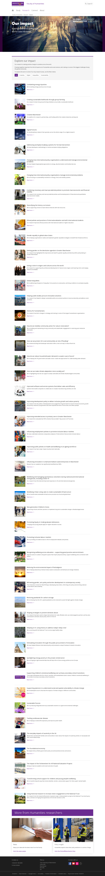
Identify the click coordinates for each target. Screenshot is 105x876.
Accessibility (40, 873)
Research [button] (25, 10)
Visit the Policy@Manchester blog (65, 851)
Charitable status (62, 873)
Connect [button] (34, 10)
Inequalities (35, 75)
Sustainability (44, 75)
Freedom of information (50, 873)
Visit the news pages (19, 851)
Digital (28, 75)
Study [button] (18, 10)
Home (13, 10)
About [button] (42, 10)
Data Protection (22, 873)
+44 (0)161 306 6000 (17, 863)
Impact (31, 14)
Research (26, 14)
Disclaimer (14, 873)
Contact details (16, 865)
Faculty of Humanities (35, 4)
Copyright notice (32, 873)
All (16, 75)
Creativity (21, 75)
